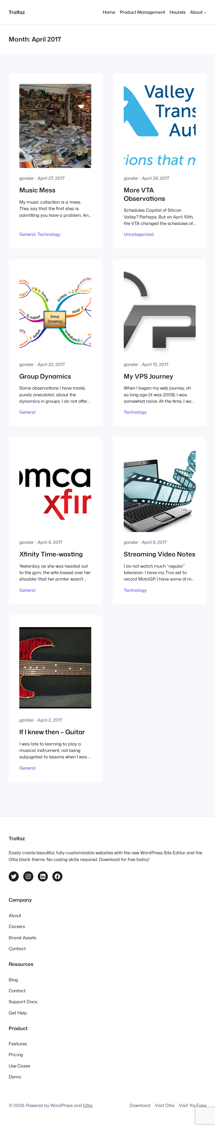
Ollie (87, 1105)
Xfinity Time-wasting (51, 554)
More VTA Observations (144, 194)
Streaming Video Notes (159, 554)
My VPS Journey (148, 376)
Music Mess (37, 190)
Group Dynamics (45, 376)
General (27, 234)
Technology (49, 234)
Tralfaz (17, 12)
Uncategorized (139, 234)
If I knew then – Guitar (52, 732)
